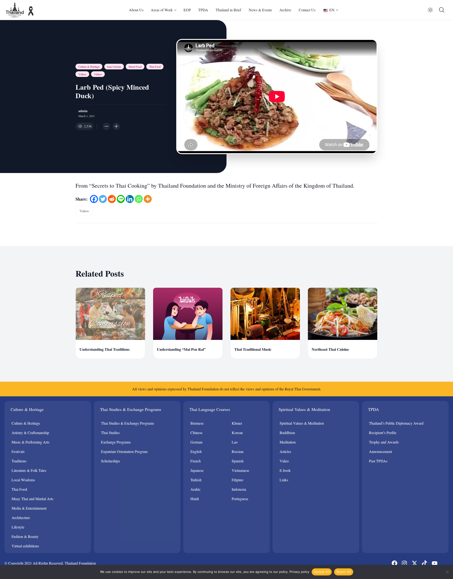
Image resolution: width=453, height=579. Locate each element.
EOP (187, 9)
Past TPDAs (378, 460)
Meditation (288, 442)
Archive (285, 9)
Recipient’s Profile (382, 432)
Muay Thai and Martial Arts (32, 498)
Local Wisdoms (23, 479)
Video (284, 460)
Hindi (194, 498)
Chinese (196, 432)
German (196, 442)
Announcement (380, 451)
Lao (235, 442)
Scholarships (110, 460)
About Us (136, 9)
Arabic (195, 489)
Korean (237, 432)
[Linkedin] (130, 199)
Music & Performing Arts (30, 442)
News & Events (260, 9)
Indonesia (239, 489)
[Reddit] (112, 199)
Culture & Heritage (89, 66)
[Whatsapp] (139, 199)
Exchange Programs (116, 442)
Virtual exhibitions (25, 545)
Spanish (237, 460)
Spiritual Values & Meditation (302, 423)
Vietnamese (240, 470)
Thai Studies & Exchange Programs (127, 423)
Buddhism (287, 432)
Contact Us (307, 9)
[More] (148, 199)
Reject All (343, 572)
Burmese (197, 423)
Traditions (19, 460)
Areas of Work (162, 9)
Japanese (197, 470)
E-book (285, 470)
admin (83, 111)
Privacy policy (299, 572)
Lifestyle (18, 526)
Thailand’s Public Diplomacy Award (396, 423)
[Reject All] (447, 572)
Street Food (135, 66)
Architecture (21, 517)
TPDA (203, 9)
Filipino (237, 479)
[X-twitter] (414, 563)
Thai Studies (110, 432)
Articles (285, 451)
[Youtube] (434, 563)
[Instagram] (404, 563)
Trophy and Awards (384, 442)
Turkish (195, 479)
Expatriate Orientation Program (124, 451)
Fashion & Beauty (25, 536)
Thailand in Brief (228, 9)
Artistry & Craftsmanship (30, 432)
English (196, 451)
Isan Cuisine (114, 66)
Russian (237, 451)
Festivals (18, 451)
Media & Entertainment (29, 508)
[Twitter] (103, 199)
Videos (82, 74)
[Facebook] (94, 199)
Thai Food (155, 66)
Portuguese (240, 498)
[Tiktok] (424, 563)
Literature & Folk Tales (29, 470)
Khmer (237, 423)
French (195, 460)
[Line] (121, 199)
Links (284, 479)
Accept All (322, 572)
